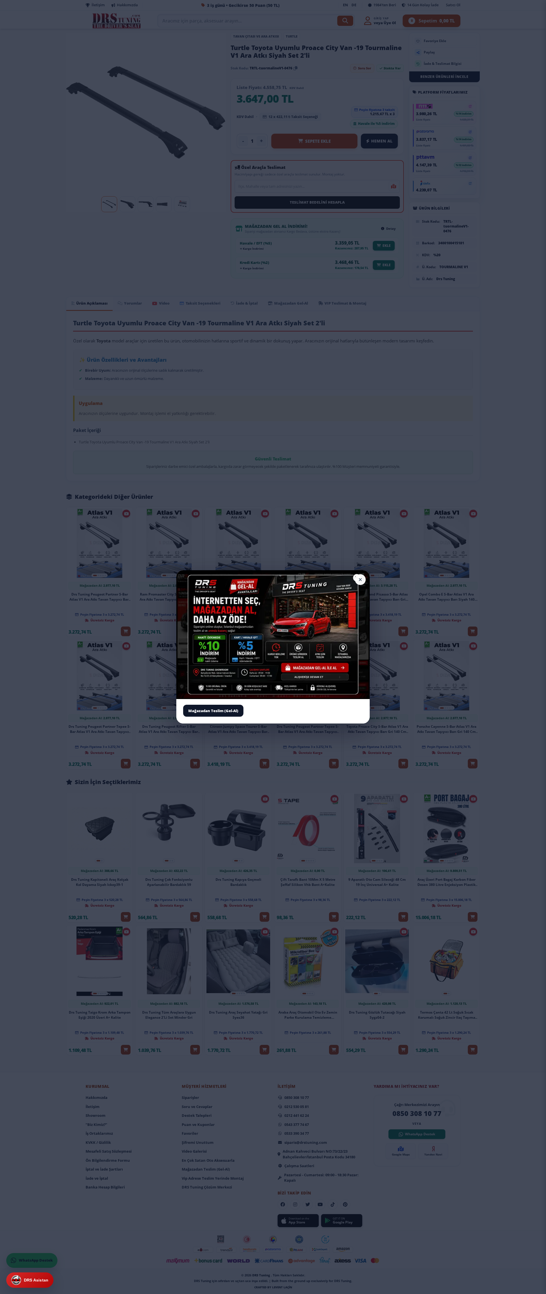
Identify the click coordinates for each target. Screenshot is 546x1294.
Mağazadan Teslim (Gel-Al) (213, 710)
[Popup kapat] (360, 579)
